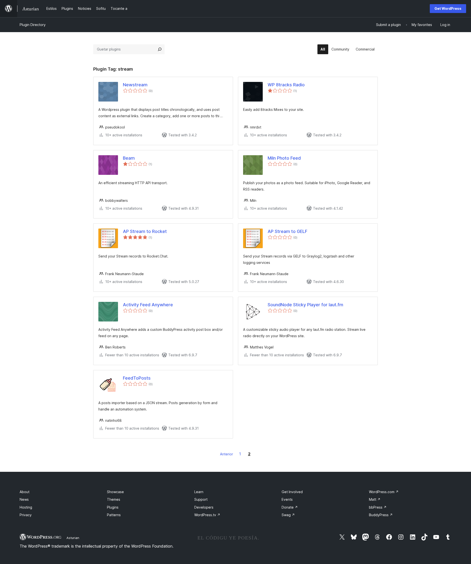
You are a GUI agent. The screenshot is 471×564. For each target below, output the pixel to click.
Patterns (114, 515)
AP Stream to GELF (287, 231)
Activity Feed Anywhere (148, 304)
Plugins (112, 507)
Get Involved (292, 492)
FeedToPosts (137, 378)
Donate (290, 507)
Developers (203, 507)
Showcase (115, 492)
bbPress (378, 507)
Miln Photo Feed (284, 158)
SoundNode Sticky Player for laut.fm (305, 304)
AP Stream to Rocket (145, 231)
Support (201, 499)
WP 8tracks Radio (286, 84)
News (24, 499)
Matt (374, 499)
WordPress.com (384, 492)
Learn (198, 492)
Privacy (26, 515)
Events (287, 499)
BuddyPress (381, 515)
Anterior (226, 454)
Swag (288, 515)
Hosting (26, 507)
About (24, 492)
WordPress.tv (207, 515)
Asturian (72, 538)
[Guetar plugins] (160, 49)
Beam (129, 158)
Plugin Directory (33, 25)
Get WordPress (447, 8)
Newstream (135, 84)
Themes (113, 499)
